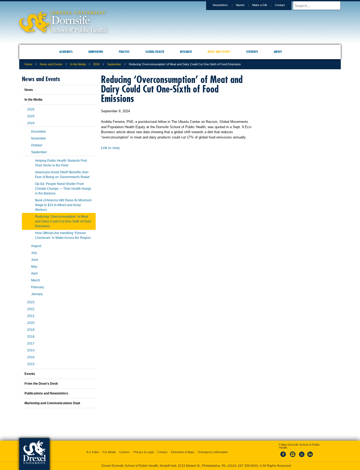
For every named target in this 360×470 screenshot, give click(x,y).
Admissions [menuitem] (95, 52)
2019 (31, 330)
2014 (31, 350)
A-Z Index (92, 447)
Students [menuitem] (252, 52)
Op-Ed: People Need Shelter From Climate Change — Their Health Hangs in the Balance (63, 188)
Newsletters (220, 5)
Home (28, 64)
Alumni (240, 5)
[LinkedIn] (310, 452)
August (36, 246)
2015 (31, 364)
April (34, 273)
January (37, 294)
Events (30, 374)
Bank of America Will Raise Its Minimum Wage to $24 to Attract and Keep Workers (63, 205)
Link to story (110, 148)
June (34, 260)
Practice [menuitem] (124, 52)
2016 (31, 357)
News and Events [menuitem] (219, 52)
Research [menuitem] (186, 52)
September (114, 64)
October (36, 145)
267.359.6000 (180, 466)
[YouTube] (301, 452)
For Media (109, 447)
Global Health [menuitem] (154, 52)
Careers (124, 447)
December (38, 131)
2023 (31, 302)
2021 (31, 316)
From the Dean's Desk (41, 383)
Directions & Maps (182, 447)
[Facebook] (284, 452)
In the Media (78, 64)
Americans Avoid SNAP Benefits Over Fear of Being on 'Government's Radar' (62, 174)
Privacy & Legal (144, 447)
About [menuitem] (278, 52)
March (35, 280)
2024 (96, 64)
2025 (31, 116)
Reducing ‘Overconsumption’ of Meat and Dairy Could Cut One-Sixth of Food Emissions (63, 221)
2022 (31, 309)
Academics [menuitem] (65, 52)
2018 (31, 336)
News (29, 90)
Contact (280, 5)
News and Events (51, 64)
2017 (31, 343)
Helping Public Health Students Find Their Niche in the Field (61, 163)
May (34, 266)
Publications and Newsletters (46, 393)
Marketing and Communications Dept (52, 403)
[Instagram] (293, 452)
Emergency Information (213, 447)
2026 (31, 109)
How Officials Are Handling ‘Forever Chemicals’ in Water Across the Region (63, 235)
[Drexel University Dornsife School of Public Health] (63, 30)
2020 (31, 323)
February (37, 287)
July (34, 253)
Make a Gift (259, 5)
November (38, 138)
